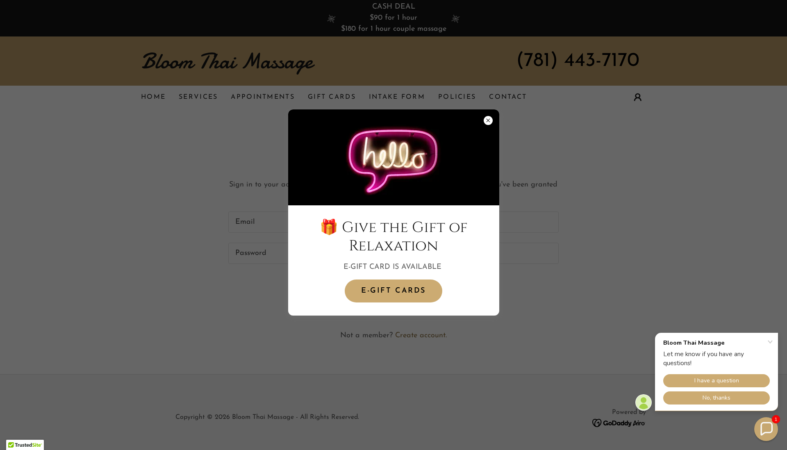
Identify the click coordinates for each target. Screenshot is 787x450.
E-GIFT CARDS (393, 291)
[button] (766, 429)
